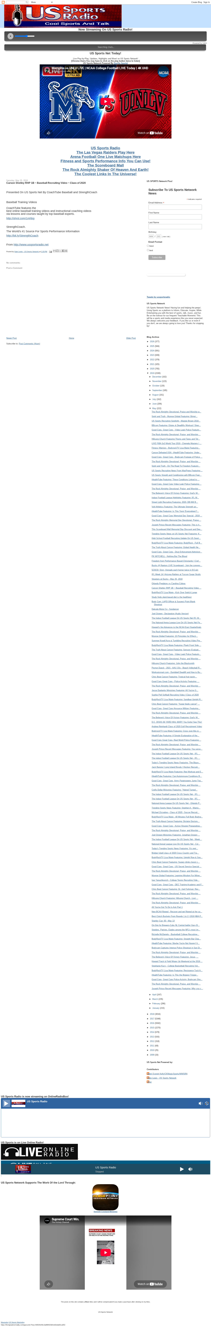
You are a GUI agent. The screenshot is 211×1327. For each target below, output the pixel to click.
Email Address (156, 202)
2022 (152, 359)
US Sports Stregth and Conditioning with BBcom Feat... (176, 475)
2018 (152, 1014)
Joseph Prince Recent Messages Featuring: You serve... (177, 749)
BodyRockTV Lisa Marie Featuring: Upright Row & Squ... (177, 857)
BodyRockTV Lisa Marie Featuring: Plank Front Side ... (176, 645)
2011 (152, 1046)
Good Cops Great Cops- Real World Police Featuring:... (176, 740)
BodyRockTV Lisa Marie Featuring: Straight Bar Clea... (176, 939)
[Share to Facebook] (63, 250)
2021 (152, 364)
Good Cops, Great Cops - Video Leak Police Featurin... (176, 430)
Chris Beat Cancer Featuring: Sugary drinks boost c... (176, 862)
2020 (152, 369)
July (154, 399)
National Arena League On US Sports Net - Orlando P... (176, 803)
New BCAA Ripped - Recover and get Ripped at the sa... (177, 912)
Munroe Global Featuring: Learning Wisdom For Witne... (176, 875)
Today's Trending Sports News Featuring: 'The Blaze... (176, 762)
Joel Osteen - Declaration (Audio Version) (170, 613)
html (151, 246)
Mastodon (4, 1322)
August (155, 395)
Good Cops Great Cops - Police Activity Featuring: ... (175, 681)
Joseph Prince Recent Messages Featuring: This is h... (176, 525)
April (154, 994)
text (151, 250)
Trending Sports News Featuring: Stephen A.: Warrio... (176, 808)
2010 (152, 1050)
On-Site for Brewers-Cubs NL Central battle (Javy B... (176, 925)
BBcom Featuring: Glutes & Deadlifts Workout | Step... (176, 425)
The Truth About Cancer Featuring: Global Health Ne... (176, 547)
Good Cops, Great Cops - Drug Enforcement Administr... (177, 552)
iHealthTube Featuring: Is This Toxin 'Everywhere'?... (175, 511)
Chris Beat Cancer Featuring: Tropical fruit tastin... (174, 677)
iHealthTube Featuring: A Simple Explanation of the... (175, 735)
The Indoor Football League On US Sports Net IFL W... (176, 618)
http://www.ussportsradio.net (31, 244)
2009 (152, 1055)
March (155, 999)
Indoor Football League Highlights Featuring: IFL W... (175, 497)
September (157, 390)
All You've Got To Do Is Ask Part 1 (167, 907)
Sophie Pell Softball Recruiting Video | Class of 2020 (175, 695)
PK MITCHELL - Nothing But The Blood (169, 556)
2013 (152, 1037)
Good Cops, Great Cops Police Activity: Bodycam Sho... (177, 979)
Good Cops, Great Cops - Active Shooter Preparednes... (177, 826)
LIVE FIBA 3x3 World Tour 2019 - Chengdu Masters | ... (176, 443)
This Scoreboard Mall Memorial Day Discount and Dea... (177, 529)
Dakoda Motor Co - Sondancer (165, 609)
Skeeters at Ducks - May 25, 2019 (167, 579)
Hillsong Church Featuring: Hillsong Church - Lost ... (175, 898)
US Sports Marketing (16, 1322)
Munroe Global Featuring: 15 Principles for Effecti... (175, 636)
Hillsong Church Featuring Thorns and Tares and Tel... (176, 439)
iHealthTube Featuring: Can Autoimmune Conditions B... (177, 776)
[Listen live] (6, 1103)
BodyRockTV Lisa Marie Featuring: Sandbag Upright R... (177, 699)
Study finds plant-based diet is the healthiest (172, 597)
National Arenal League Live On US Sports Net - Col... (176, 844)
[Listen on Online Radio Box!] (206, 1104)
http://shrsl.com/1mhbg (20, 218)
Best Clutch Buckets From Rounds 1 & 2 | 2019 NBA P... (177, 916)
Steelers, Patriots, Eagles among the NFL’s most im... (176, 930)
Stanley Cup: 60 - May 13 (163, 921)
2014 (152, 1032)
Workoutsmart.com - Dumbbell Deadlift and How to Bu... (177, 672)
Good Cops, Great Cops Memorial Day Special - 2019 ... (177, 516)
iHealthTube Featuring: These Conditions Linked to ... (175, 479)
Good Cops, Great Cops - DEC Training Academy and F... (177, 884)
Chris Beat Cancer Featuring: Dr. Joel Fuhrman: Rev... (176, 889)
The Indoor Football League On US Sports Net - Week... (177, 839)
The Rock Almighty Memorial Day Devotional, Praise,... (176, 520)
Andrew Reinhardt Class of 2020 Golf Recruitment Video (177, 726)
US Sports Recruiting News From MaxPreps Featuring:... (177, 470)
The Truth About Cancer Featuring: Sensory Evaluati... (176, 650)
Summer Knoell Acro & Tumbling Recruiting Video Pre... (177, 640)
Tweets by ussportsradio (158, 297)
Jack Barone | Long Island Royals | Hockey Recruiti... (176, 767)
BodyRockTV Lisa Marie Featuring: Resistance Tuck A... (177, 970)
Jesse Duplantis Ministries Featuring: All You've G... (175, 690)
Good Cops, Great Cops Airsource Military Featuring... (176, 708)
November (157, 381)
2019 (152, 373)
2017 (152, 1019)
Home (71, 338)
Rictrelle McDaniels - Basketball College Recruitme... (175, 934)
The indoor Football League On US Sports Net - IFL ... (176, 758)
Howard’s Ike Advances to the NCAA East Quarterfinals (176, 627)
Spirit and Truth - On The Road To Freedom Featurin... (176, 466)
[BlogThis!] (57, 250)
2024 (152, 350)
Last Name (153, 222)
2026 (152, 341)
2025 (152, 346)
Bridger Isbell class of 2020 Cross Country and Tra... (175, 853)
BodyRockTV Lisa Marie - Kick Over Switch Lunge (174, 592)
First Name (153, 212)
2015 (152, 1027)
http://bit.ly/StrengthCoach (22, 235)
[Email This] (54, 250)
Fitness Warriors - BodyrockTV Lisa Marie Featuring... (176, 448)
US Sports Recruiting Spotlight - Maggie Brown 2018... (176, 421)
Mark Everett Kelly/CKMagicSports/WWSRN (167, 1074)
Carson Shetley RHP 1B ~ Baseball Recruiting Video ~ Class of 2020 (46, 182)
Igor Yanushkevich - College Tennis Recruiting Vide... (175, 880)
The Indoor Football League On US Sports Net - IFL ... (176, 754)
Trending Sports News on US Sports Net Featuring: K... (176, 534)
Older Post (131, 338)
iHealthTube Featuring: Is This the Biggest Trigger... (175, 975)
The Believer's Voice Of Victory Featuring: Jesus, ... (175, 957)
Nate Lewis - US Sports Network (162, 1078)
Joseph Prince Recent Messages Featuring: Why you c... (177, 988)
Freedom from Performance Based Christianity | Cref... (176, 561)
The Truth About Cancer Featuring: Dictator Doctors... (176, 821)
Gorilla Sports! (121, 63)
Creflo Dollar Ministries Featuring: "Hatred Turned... (174, 790)
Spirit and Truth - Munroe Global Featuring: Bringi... (174, 416)
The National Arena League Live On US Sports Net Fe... (177, 622)
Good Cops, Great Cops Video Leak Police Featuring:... (176, 484)
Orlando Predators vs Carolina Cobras (169, 583)
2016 (152, 1023)
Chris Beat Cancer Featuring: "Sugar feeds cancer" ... (176, 704)
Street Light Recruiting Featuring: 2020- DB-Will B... (175, 502)
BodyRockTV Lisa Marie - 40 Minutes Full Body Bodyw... (177, 817)
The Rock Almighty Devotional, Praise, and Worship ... (176, 434)
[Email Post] (50, 251)
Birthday (152, 232)
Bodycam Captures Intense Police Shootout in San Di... (177, 948)
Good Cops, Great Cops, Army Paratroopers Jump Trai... (177, 781)
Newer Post (11, 338)
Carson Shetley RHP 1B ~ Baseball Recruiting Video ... (176, 588)
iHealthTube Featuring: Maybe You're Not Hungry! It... (176, 943)
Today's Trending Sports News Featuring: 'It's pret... (175, 848)
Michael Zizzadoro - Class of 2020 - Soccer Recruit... (175, 812)
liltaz (150, 1082)
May (154, 408)
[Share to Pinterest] (66, 250)
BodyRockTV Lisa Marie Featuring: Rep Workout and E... (177, 772)
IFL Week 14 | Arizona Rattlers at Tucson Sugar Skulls (176, 574)
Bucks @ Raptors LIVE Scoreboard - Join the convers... (177, 565)
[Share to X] (60, 250)
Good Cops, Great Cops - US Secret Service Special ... (176, 866)
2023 (152, 355)
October (156, 386)
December (157, 377)
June (154, 404)
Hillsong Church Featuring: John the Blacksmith (173, 663)
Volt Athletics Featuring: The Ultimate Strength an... (175, 507)
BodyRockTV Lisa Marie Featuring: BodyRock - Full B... (177, 543)
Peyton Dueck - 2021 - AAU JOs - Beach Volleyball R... (176, 668)
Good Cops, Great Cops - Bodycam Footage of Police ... (177, 457)
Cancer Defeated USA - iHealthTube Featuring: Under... (176, 452)
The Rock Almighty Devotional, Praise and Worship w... (176, 412)
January (156, 1008)
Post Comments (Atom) (29, 344)
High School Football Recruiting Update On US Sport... (176, 538)
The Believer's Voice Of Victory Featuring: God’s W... (175, 493)
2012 (152, 1041)
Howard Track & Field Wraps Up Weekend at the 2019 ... (177, 961)
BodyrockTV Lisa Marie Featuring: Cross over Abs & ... (176, 731)
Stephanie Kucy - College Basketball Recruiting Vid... (175, 966)
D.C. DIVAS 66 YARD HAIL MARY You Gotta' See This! (177, 722)
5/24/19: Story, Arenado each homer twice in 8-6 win (175, 570)
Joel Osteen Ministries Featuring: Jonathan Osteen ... (176, 835)
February (156, 1003)
